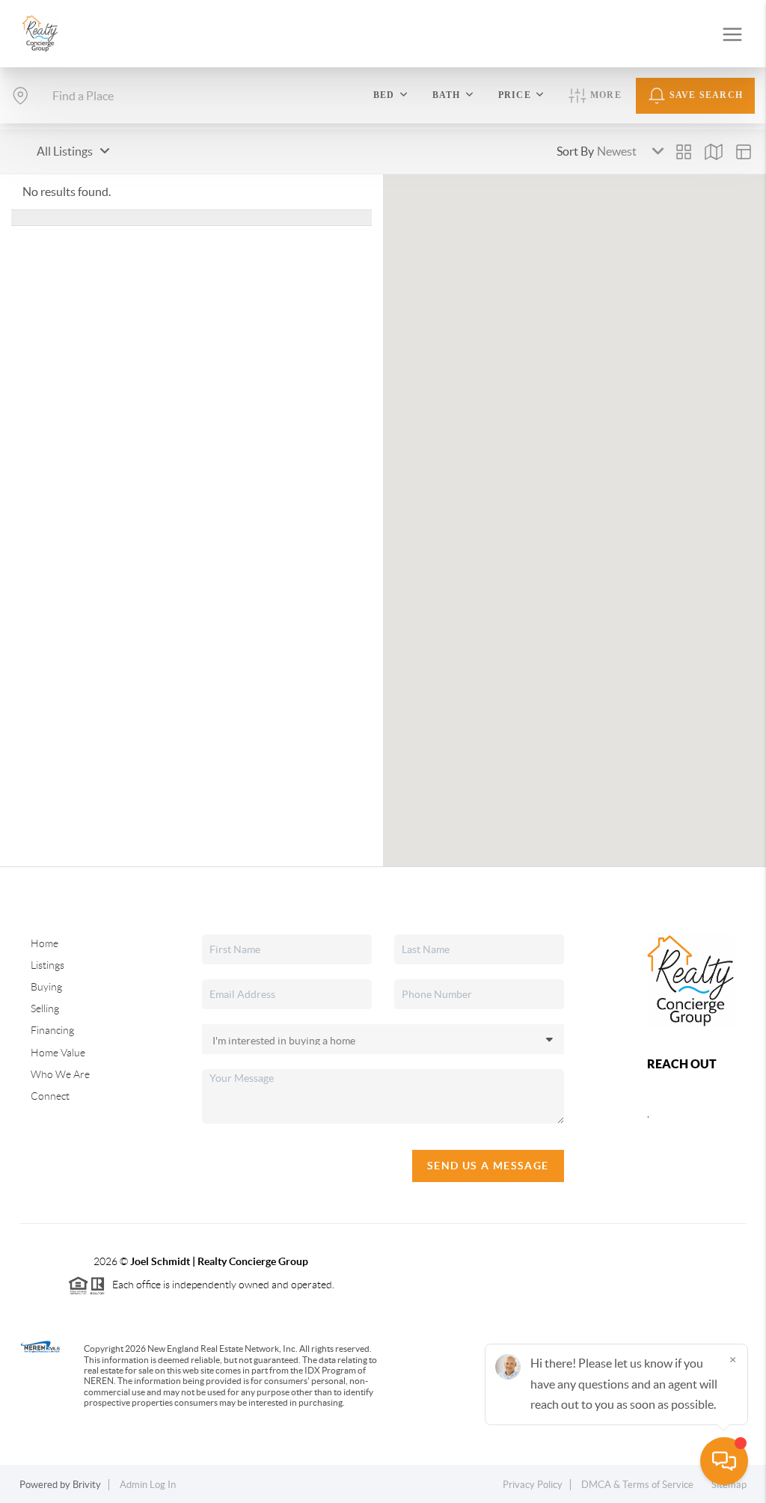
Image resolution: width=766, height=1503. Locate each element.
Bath (446, 95)
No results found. (66, 191)
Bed (384, 95)
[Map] (714, 152)
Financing (52, 1030)
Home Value (58, 1053)
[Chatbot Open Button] (724, 1461)
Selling (45, 1008)
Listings (47, 965)
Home (44, 943)
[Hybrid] (744, 152)
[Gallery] (684, 152)
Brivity (87, 1484)
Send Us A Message (488, 1166)
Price (514, 95)
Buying (46, 987)
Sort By (575, 151)
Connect (50, 1096)
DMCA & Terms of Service (637, 1484)
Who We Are (60, 1074)
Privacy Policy (533, 1484)
